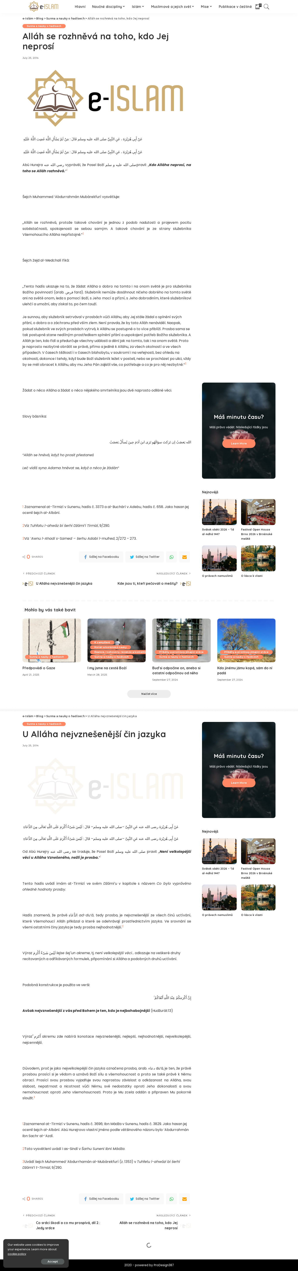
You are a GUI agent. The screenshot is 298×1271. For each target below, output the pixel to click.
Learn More (239, 443)
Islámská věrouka (84, 1257)
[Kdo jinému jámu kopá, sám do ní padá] (246, 640)
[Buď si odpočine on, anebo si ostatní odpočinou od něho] (181, 640)
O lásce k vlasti (251, 575)
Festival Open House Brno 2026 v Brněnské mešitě (256, 534)
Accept (53, 1261)
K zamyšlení (102, 642)
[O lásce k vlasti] (258, 558)
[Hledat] (266, 6)
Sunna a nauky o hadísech (44, 26)
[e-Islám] (44, 6)
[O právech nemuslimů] (219, 558)
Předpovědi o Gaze (38, 668)
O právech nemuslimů (217, 575)
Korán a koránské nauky (110, 647)
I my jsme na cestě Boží (107, 668)
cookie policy (17, 1254)
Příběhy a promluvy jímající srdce (181, 652)
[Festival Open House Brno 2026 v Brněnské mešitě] (258, 512)
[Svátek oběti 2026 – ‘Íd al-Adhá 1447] (219, 512)
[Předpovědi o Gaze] (51, 640)
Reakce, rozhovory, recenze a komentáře (121, 652)
